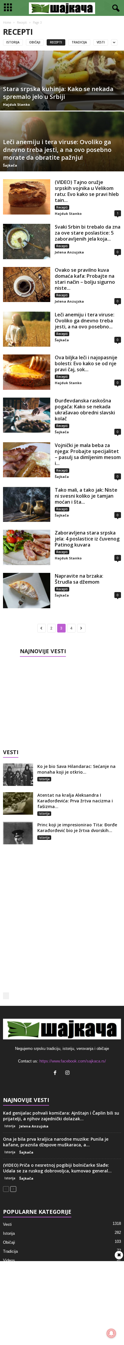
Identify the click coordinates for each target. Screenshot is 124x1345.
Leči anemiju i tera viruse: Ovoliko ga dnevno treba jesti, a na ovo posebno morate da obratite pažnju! (57, 149)
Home (7, 22)
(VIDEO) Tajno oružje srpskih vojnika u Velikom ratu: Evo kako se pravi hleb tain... (87, 191)
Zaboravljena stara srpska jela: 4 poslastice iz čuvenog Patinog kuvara (87, 538)
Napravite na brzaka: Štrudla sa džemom (79, 579)
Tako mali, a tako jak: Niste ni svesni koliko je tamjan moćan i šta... (86, 496)
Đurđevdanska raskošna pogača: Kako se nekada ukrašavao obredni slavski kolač (85, 409)
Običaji (34, 42)
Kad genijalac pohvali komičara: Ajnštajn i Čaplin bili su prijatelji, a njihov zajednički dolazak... (61, 1115)
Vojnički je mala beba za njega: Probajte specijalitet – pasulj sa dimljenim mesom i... (88, 454)
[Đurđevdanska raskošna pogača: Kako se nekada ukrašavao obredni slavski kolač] (26, 415)
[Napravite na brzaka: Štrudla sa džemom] (26, 590)
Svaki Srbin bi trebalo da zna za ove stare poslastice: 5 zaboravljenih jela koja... (87, 233)
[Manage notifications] (111, 1333)
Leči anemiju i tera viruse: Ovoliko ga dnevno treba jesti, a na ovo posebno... (84, 320)
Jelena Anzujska (69, 252)
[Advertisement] (62, 700)
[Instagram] (68, 1073)
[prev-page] (6, 1189)
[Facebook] (56, 1073)
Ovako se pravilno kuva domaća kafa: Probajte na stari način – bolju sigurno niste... (85, 279)
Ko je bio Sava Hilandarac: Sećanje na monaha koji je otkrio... (76, 769)
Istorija (13, 42)
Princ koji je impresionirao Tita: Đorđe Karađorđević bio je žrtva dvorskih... (77, 827)
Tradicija (79, 42)
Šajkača (10, 165)
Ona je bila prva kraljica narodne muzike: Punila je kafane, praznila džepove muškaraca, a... (55, 1142)
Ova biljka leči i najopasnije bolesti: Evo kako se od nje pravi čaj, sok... (86, 363)
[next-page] (13, 1189)
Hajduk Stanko (16, 104)
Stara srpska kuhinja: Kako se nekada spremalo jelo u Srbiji (58, 93)
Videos (9, 1260)
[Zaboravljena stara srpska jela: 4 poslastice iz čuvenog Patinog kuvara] (26, 547)
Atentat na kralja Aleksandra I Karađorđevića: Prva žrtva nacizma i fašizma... (75, 800)
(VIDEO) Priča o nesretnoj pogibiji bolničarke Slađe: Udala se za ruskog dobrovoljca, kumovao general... (57, 1168)
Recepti (22, 22)
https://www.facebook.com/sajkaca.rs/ (72, 1061)
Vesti (101, 42)
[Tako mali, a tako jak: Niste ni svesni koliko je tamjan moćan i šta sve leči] (26, 504)
